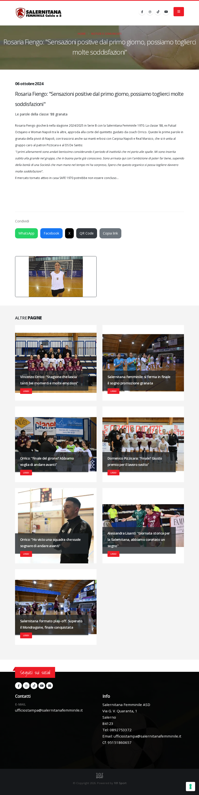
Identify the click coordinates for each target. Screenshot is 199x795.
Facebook (51, 233)
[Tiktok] (158, 11)
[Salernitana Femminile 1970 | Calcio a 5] (38, 13)
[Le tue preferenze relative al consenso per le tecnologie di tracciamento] (190, 786)
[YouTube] (166, 11)
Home (82, 33)
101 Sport (120, 783)
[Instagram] (150, 11)
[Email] (49, 685)
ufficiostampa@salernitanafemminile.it (49, 710)
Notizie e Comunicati (106, 33)
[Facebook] (142, 11)
